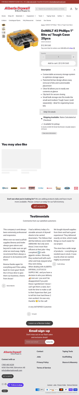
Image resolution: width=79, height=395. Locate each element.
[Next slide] (36, 40)
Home (4, 16)
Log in (5, 391)
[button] (58, 63)
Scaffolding (67, 357)
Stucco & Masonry (69, 362)
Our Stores (47, 20)
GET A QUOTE (39, 206)
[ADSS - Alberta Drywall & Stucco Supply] (17, 8)
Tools (40, 16)
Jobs (39, 357)
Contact (38, 20)
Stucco (68, 16)
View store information (49, 133)
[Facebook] (6, 385)
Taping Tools (51, 16)
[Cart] (75, 9)
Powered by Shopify (50, 392)
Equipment (30, 16)
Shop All (10, 16)
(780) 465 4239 (31, 2)
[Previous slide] (8, 40)
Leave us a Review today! (40, 323)
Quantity (43, 53)
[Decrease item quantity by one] (43, 57)
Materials (19, 16)
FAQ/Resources (28, 20)
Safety (60, 16)
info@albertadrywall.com (57, 2)
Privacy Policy (43, 362)
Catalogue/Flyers (14, 20)
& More (4, 20)
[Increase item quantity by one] (73, 57)
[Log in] (70, 9)
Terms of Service (44, 368)
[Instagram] (3, 385)
